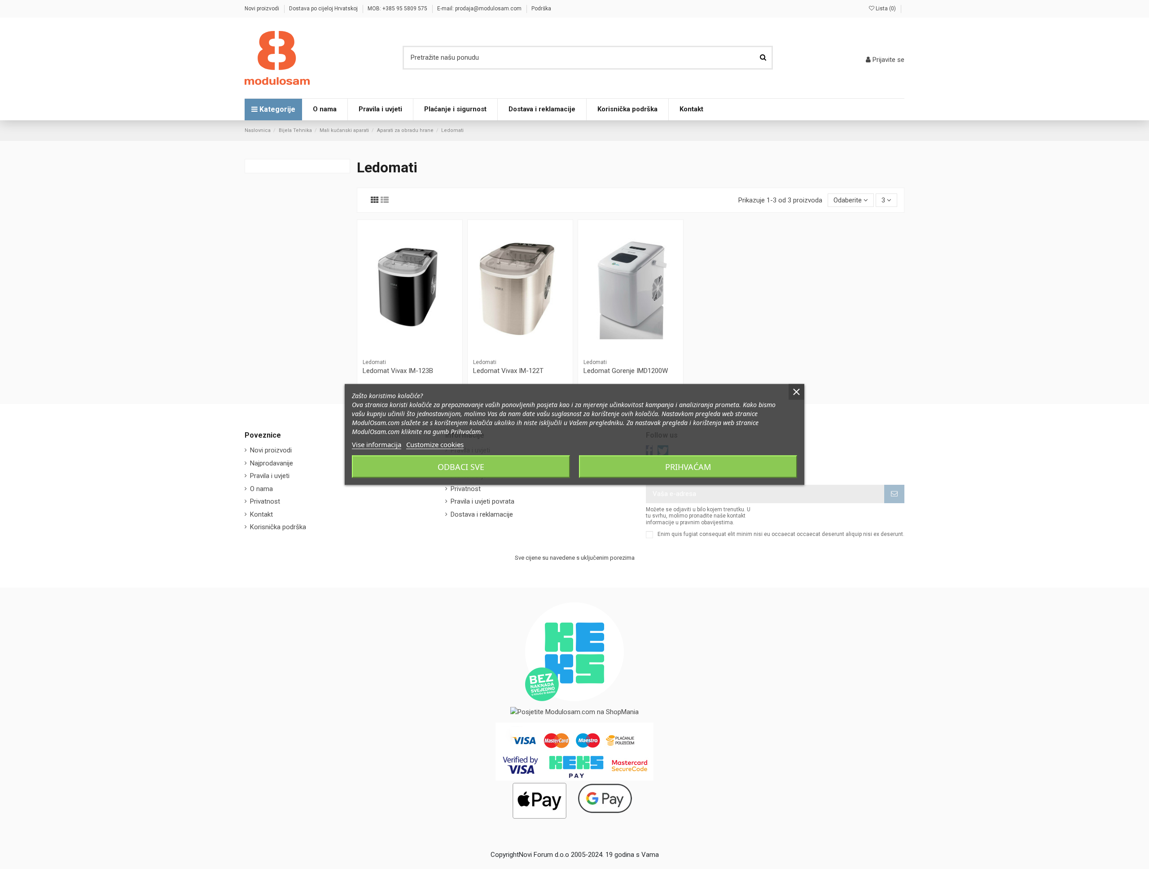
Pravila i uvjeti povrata (482, 501)
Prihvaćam (688, 466)
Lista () (885, 8)
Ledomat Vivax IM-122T (508, 371)
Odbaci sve (461, 466)
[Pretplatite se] (894, 494)
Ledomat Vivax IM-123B (398, 371)
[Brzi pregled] (410, 357)
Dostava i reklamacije (482, 514)
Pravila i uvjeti (269, 476)
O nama (261, 489)
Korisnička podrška (278, 527)
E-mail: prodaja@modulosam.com (480, 8)
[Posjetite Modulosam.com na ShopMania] (574, 711)
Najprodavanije (271, 463)
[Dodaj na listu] (410, 344)
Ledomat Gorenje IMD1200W (625, 371)
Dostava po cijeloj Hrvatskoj (324, 8)
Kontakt (261, 514)
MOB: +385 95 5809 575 (398, 8)
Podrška (541, 8)
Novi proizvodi (263, 8)
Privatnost (265, 501)
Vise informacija (376, 444)
